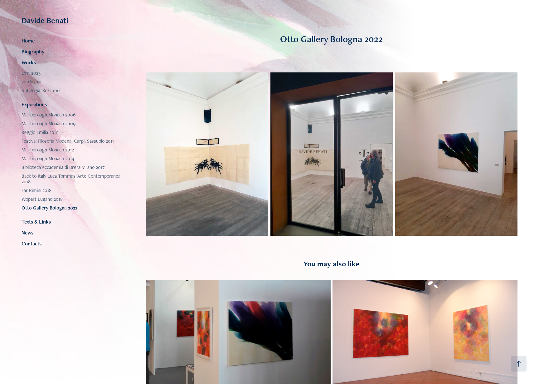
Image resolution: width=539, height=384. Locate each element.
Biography (33, 51)
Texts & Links (36, 221)
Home (28, 40)
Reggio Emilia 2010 (40, 132)
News (27, 232)
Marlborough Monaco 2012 (48, 149)
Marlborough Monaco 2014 (48, 158)
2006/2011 (31, 81)
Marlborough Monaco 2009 (48, 123)
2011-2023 (31, 73)
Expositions (34, 104)
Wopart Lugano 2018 (42, 199)
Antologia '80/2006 (41, 90)
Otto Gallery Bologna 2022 (49, 207)
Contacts (31, 243)
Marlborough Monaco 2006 (48, 114)
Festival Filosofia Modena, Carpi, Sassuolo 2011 (68, 141)
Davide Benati (45, 20)
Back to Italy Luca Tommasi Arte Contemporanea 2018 (71, 179)
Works (29, 62)
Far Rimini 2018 (36, 190)
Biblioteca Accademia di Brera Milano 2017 (63, 167)
